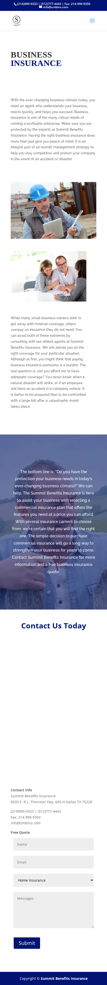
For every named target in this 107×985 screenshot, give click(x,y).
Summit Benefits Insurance (64, 978)
